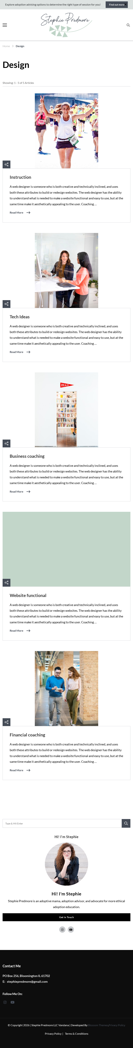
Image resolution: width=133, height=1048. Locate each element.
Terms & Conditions (76, 1033)
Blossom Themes (98, 1025)
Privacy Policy (117, 1025)
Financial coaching (27, 734)
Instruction (20, 177)
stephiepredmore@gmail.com (27, 981)
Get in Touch (66, 917)
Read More (16, 212)
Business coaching (27, 456)
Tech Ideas (20, 316)
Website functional (28, 595)
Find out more (116, 4)
